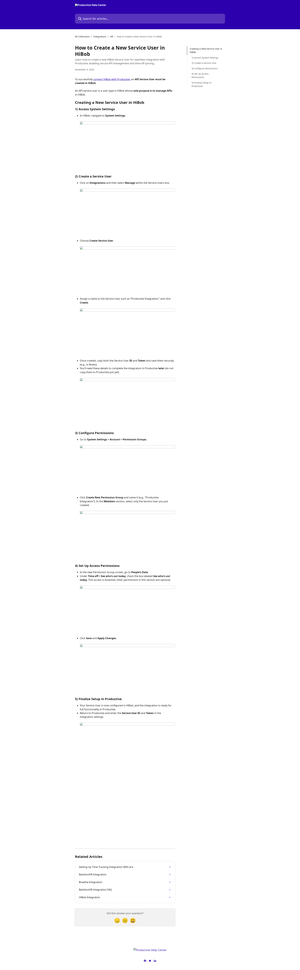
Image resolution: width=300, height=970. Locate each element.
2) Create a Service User (204, 62)
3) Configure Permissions (205, 68)
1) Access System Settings (205, 57)
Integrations (99, 36)
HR (111, 36)
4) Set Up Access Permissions (200, 75)
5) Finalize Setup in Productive (201, 84)
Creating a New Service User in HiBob (206, 50)
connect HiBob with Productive (111, 79)
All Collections (82, 36)
